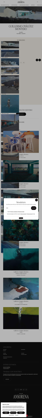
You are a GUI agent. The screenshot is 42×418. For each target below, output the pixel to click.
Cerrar (21, 218)
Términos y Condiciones (14, 211)
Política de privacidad (21, 211)
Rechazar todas (21, 413)
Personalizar (13, 412)
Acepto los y (15, 211)
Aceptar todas (6, 413)
